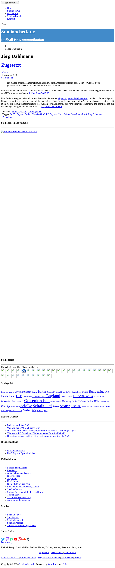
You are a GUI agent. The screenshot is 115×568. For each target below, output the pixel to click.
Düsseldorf (39, 396)
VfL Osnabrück (16, 411)
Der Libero (12, 481)
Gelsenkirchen (37, 400)
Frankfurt (20, 401)
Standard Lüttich (87, 406)
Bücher (77, 557)
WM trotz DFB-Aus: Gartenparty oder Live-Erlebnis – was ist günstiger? (41, 430)
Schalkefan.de (14, 514)
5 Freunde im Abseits (17, 467)
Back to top (6, 542)
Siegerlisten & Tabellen (49, 557)
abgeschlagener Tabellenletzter (73, 98)
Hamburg (66, 401)
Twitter (107, 406)
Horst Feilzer (64, 114)
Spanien (56, 406)
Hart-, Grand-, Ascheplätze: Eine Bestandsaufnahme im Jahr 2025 (38, 436)
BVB (107, 392)
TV (25, 111)
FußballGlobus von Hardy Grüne (23, 486)
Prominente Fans (28, 557)
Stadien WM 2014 (10, 557)
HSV (84, 401)
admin (4, 72)
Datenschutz (57, 552)
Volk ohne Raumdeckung (19, 497)
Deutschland (8, 396)
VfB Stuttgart (6, 411)
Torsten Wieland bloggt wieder (21, 525)
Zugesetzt (11, 65)
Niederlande (104, 401)
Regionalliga (15, 406)
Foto (14, 401)
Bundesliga (17, 111)
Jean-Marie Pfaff (79, 114)
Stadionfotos (70, 552)
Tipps (102, 406)
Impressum (44, 552)
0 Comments (7, 77)
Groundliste (12, 13)
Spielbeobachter (14, 489)
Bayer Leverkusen (7, 392)
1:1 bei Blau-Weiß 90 (39, 93)
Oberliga (5, 406)
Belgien (34, 392)
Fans (69, 396)
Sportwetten (67, 557)
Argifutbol (12, 478)
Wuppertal (37, 410)
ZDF (45, 411)
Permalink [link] (7, 117)
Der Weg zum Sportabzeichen (21, 453)
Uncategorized (34, 111)
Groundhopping (55, 401)
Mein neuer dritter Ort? (18, 425)
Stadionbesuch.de (15, 520)
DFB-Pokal (27, 396)
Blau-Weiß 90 (38, 114)
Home (10, 8)
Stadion (76, 406)
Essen (63, 396)
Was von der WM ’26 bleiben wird (23, 428)
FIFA (96, 396)
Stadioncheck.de (18, 31)
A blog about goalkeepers (19, 473)
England (53, 395)
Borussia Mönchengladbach (71, 392)
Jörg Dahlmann (95, 114)
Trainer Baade (14, 494)
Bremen (85, 392)
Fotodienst (12, 470)
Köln (96, 401)
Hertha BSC (77, 401)
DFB (19, 396)
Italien (90, 401)
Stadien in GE (14, 10)
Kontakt (11, 19)
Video (27, 410)
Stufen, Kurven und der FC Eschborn (25, 492)
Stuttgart (96, 406)
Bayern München (23, 391)
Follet (65, 564)
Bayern (20, 114)
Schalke (26, 406)
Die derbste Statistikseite (18, 484)
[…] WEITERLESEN (51, 106)
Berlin (28, 114)
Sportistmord (13, 517)
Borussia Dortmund (54, 392)
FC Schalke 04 (83, 396)
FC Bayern (51, 114)
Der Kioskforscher (16, 450)
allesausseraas (13, 476)
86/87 (12, 114)
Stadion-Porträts (14, 16)
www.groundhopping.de (18, 500)
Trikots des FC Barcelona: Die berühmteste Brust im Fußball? (36, 433)
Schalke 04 (42, 405)
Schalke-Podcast (15, 522)
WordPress (53, 564)
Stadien (65, 406)
